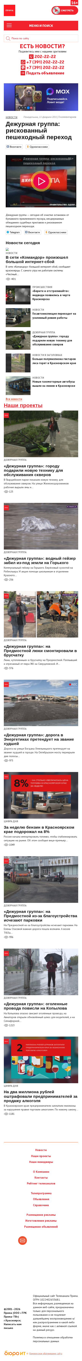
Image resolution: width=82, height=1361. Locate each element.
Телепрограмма (41, 1193)
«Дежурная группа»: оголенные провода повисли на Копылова (36, 1006)
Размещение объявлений (41, 1226)
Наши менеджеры (41, 1162)
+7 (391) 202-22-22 (45, 61)
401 (13, 279)
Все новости (14, 399)
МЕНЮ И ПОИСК (41, 25)
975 (11, 760)
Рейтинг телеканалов (41, 1183)
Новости (11, 253)
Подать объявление (45, 72)
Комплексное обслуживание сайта (45, 1353)
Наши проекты (23, 405)
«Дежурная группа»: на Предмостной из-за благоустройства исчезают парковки (40, 915)
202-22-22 (45, 56)
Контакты (41, 1177)
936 (11, 937)
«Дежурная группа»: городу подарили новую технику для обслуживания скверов (33, 470)
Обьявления (41, 1199)
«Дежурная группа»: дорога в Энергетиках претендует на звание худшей (39, 739)
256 (11, 579)
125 (11, 491)
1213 (11, 1025)
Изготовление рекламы (41, 1220)
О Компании (41, 1171)
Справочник (41, 1205)
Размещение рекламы (41, 1215)
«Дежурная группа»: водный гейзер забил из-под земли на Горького (40, 560)
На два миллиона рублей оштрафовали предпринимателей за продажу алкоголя (40, 1096)
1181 (11, 1114)
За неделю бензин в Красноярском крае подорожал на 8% (39, 829)
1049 (11, 844)
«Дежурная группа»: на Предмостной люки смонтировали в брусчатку (40, 650)
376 (11, 668)
